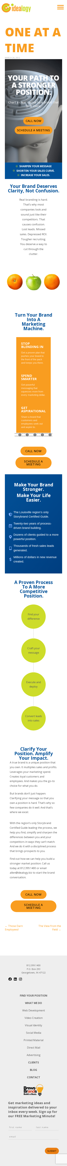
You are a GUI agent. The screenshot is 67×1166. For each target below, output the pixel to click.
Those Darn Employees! (14, 927)
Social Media (33, 1033)
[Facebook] (10, 980)
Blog (33, 1070)
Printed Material (33, 1040)
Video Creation (34, 1018)
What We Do (33, 1003)
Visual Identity (33, 1025)
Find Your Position (33, 995)
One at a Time (33, 40)
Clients (33, 1062)
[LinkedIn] (15, 980)
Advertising (33, 1055)
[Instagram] (20, 980)
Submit (51, 1150)
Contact (33, 1077)
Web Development (33, 1010)
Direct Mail (33, 1047)
